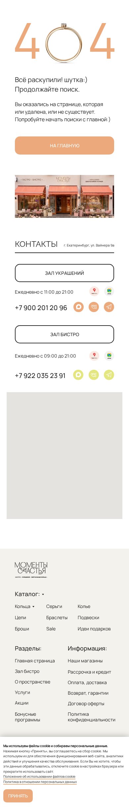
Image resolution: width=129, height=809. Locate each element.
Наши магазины (85, 660)
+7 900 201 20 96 (41, 307)
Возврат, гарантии (88, 693)
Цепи (20, 617)
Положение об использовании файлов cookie (39, 776)
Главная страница (35, 660)
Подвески (88, 617)
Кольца (22, 606)
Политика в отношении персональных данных (40, 781)
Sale (51, 628)
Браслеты (56, 617)
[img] (108, 374)
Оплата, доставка (87, 682)
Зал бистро (27, 671)
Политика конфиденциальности (91, 717)
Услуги (22, 692)
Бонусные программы (27, 717)
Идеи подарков (94, 628)
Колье (84, 606)
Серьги (54, 606)
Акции (21, 703)
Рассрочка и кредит (89, 672)
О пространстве (32, 682)
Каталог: (27, 594)
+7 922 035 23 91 (40, 375)
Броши (22, 628)
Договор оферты (86, 703)
